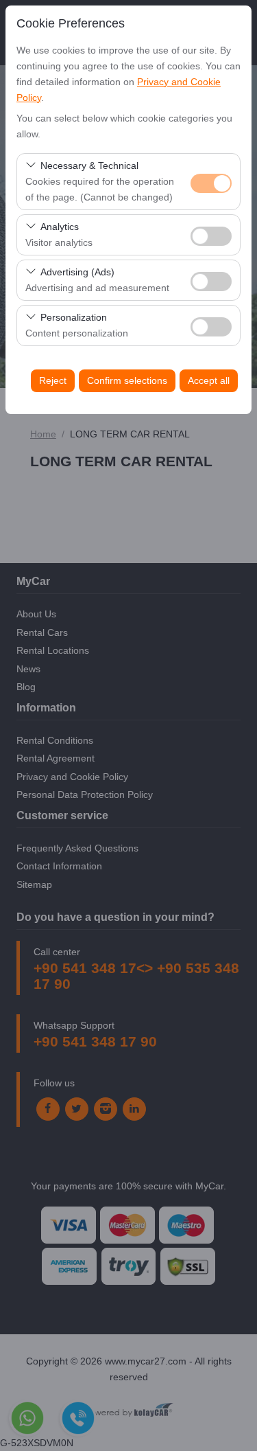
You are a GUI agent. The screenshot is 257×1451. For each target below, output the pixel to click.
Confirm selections (127, 380)
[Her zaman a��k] (211, 181)
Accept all (209, 380)
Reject (52, 380)
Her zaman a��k (211, 183)
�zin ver (211, 236)
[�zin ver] (211, 234)
